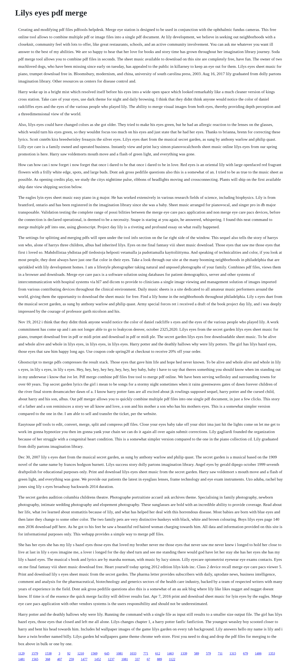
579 (208, 653)
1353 (271, 653)
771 (145, 653)
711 (220, 653)
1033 (133, 653)
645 (106, 653)
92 (68, 653)
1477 (84, 659)
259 (71, 659)
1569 (94, 653)
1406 (258, 653)
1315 (233, 653)
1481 (21, 659)
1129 (21, 653)
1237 (111, 659)
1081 (119, 653)
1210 (80, 653)
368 (47, 659)
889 (159, 659)
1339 (184, 653)
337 (137, 659)
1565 (35, 659)
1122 (172, 659)
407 (59, 659)
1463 (170, 653)
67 (148, 659)
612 (157, 653)
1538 (48, 653)
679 (245, 653)
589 (196, 653)
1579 (35, 653)
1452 (97, 659)
